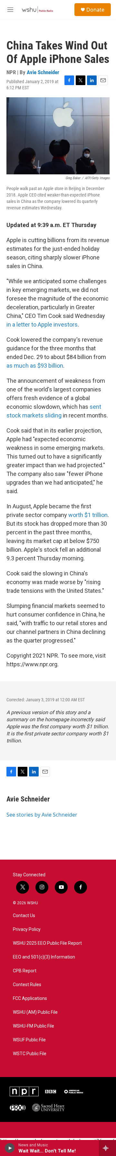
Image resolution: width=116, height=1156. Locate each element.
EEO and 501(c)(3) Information (44, 957)
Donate (95, 10)
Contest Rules (27, 984)
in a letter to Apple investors (42, 324)
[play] (10, 1148)
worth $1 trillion (88, 515)
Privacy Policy (27, 929)
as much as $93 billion (34, 365)
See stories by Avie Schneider (41, 814)
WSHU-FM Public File (33, 1026)
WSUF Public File (29, 1040)
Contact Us (24, 915)
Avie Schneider (43, 72)
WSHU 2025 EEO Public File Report (47, 943)
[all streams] (107, 1148)
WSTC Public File (29, 1053)
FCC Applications (30, 998)
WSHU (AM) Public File (35, 1012)
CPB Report (24, 970)
